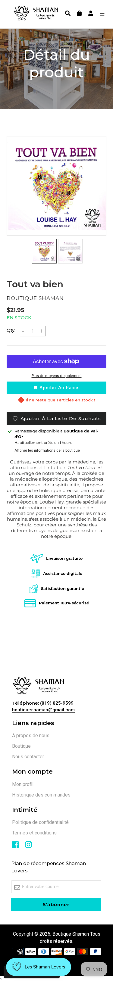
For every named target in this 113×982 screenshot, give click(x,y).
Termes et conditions (34, 833)
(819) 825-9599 (57, 703)
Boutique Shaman (70, 934)
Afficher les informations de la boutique (47, 450)
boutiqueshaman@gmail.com (43, 709)
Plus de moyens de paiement (57, 375)
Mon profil (22, 784)
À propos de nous (30, 735)
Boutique (21, 746)
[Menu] (100, 14)
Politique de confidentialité (40, 822)
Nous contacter (28, 756)
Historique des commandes (41, 795)
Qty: (11, 330)
